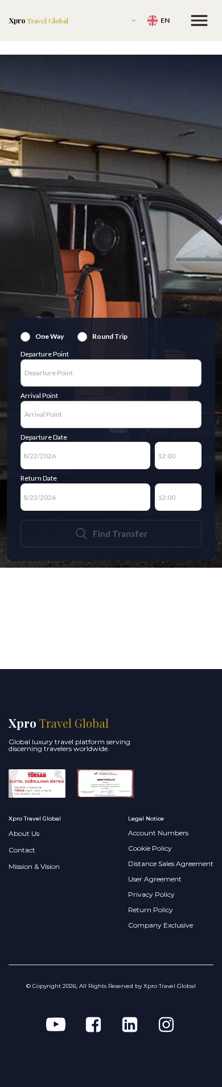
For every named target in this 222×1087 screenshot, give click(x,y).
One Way (49, 336)
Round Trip (110, 336)
